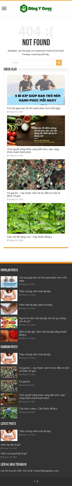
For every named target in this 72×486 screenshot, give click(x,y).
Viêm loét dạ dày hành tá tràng (35, 304)
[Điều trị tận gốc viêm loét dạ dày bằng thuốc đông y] (9, 336)
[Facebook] (34, 481)
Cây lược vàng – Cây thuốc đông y (38, 408)
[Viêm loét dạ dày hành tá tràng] (9, 309)
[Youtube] (37, 481)
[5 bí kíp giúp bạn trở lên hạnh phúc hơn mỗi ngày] (9, 281)
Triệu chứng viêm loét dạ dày (35, 291)
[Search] (59, 62)
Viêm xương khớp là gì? (14, 453)
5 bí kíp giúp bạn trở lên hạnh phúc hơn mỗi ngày (33, 108)
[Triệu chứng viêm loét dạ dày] (9, 295)
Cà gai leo (24, 381)
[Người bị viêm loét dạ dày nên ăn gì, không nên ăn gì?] (9, 322)
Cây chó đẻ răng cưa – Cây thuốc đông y (29, 236)
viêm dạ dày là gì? (11, 444)
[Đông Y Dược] (36, 8)
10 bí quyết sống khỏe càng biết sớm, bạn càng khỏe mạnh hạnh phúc (42, 396)
